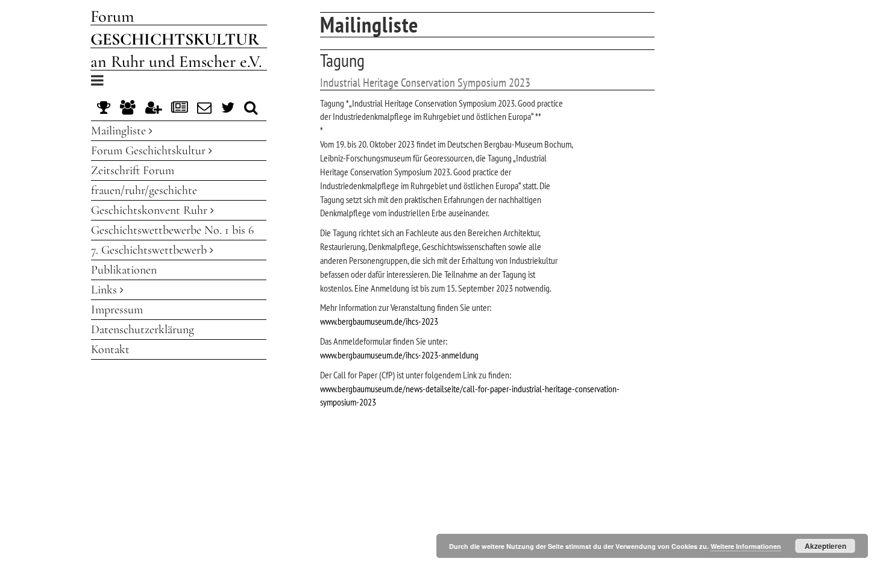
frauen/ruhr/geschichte (144, 190)
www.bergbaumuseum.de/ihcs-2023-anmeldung (399, 355)
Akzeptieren (825, 545)
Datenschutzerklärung (142, 329)
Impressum (117, 309)
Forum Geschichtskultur (150, 150)
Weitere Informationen (746, 546)
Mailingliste (120, 131)
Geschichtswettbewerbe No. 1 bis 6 (172, 230)
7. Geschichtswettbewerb (150, 250)
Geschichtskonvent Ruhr (150, 210)
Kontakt (110, 349)
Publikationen (124, 270)
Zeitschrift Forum (132, 170)
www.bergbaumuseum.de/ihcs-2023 (379, 321)
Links (105, 290)
